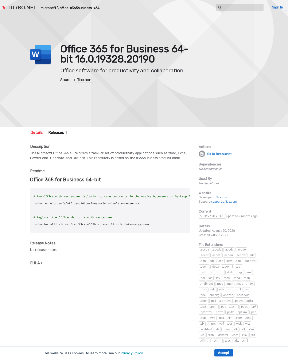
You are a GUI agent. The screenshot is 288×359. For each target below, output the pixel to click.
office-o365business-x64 (80, 8)
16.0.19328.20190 (212, 216)
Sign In (277, 7)
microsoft (48, 8)
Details (36, 132)
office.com (83, 79)
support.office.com (224, 201)
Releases (57, 132)
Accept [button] (223, 353)
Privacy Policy (132, 353)
